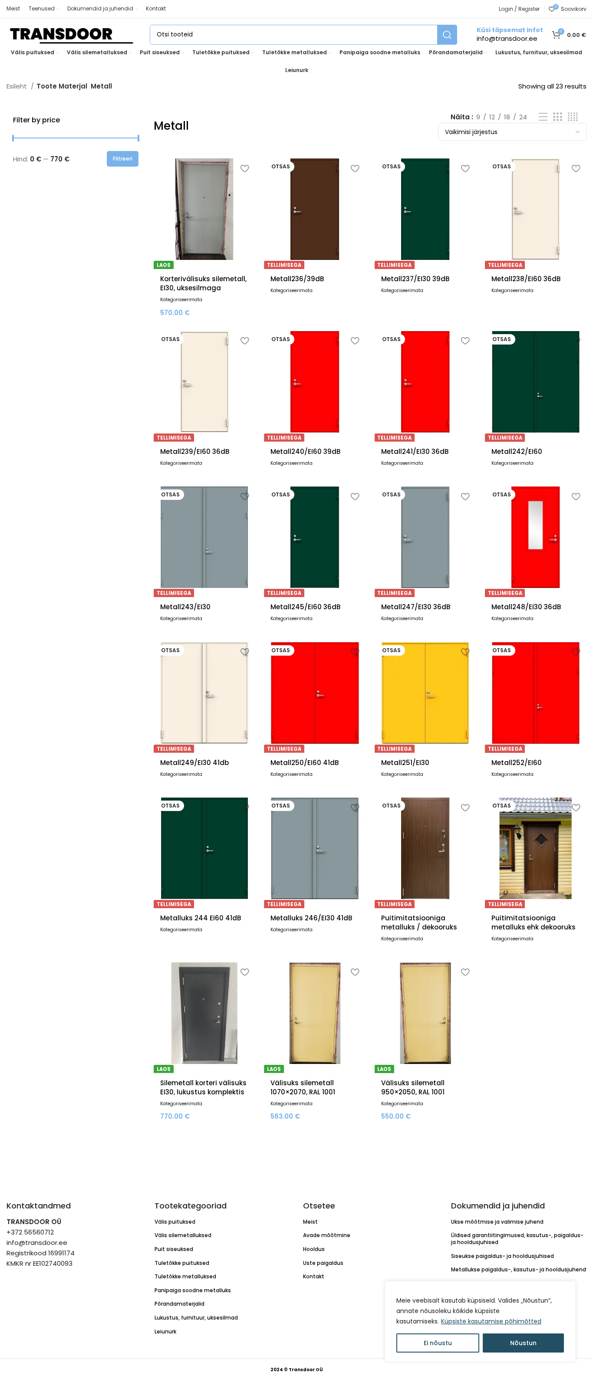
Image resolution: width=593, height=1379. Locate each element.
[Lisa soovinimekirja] (244, 168)
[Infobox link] (510, 34)
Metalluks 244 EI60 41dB (200, 918)
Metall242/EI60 (516, 451)
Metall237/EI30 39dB (415, 278)
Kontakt (313, 1276)
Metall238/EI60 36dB (525, 278)
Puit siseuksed (174, 1249)
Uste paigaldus (323, 1263)
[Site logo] (72, 34)
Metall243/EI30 (185, 606)
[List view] (543, 117)
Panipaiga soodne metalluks (193, 1290)
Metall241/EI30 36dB (414, 451)
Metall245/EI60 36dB (305, 606)
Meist (310, 1221)
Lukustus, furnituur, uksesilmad (196, 1317)
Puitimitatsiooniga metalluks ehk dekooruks (533, 922)
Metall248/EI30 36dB (526, 606)
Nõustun (523, 1343)
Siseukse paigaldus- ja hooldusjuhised (502, 1256)
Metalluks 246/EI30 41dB (311, 918)
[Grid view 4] (573, 117)
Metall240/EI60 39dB (305, 451)
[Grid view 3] (557, 117)
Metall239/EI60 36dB (194, 451)
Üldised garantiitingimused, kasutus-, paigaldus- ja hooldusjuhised (517, 1238)
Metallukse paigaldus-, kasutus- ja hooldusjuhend (518, 1269)
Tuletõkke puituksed (182, 1263)
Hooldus (314, 1249)
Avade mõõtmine (326, 1235)
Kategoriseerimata (181, 300)
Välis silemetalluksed (183, 1235)
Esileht (18, 86)
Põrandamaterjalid (179, 1303)
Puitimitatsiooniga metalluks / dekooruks (419, 922)
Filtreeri (122, 158)
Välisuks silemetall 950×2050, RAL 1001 (413, 1087)
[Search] (447, 35)
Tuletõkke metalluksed (185, 1276)
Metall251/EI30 (405, 762)
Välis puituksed (175, 1221)
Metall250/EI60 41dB (304, 762)
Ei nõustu (438, 1343)
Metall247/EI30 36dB (415, 606)
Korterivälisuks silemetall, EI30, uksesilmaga (203, 283)
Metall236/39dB (297, 278)
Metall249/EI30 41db (194, 762)
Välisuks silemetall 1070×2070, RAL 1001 (302, 1087)
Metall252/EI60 (516, 762)
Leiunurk (165, 1331)
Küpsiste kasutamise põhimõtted (491, 1321)
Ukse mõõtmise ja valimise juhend (497, 1221)
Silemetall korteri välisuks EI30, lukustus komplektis (203, 1087)
